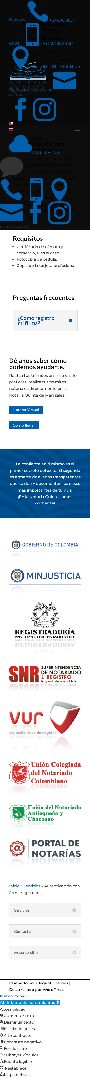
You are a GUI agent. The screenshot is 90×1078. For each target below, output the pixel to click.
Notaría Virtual (26, 409)
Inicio (14, 886)
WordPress (53, 989)
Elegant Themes (52, 983)
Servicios (31, 886)
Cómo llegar (24, 425)
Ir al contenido (14, 996)
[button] (30, 1002)
